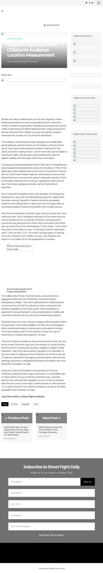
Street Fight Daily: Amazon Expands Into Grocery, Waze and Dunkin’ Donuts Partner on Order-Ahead (16, 431)
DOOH (14, 404)
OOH (35, 404)
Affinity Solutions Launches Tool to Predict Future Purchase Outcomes (50, 429)
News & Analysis (14, 39)
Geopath (25, 404)
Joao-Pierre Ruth (30, 61)
